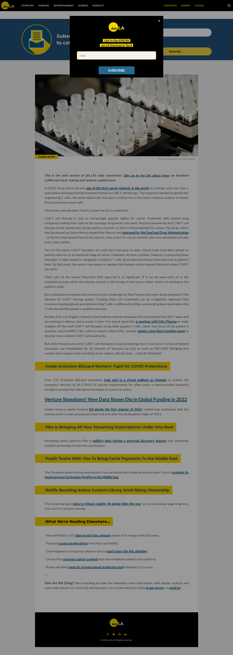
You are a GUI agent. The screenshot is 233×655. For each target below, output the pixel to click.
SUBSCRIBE (116, 70)
